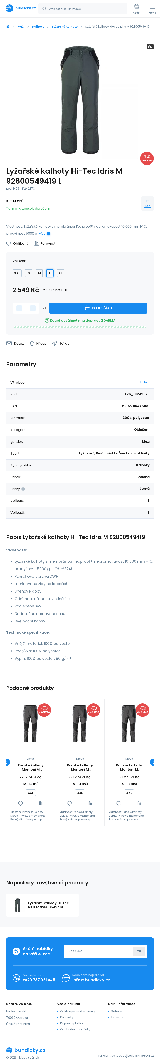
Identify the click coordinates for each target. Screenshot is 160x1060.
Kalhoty (38, 26)
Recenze (117, 1017)
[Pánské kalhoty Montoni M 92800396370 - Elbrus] (30, 723)
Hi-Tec (147, 204)
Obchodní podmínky (75, 1029)
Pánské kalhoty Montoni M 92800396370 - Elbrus (30, 767)
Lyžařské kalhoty (65, 26)
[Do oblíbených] (20, 803)
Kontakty (66, 1017)
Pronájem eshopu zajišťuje (116, 1056)
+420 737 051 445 (38, 979)
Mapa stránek (29, 1057)
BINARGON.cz (144, 1056)
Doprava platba (71, 1023)
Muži (21, 26)
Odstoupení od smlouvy (77, 1011)
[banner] (19, 8)
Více (42, 234)
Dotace (116, 1011)
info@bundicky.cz (91, 980)
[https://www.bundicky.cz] (8, 26)
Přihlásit (139, 951)
